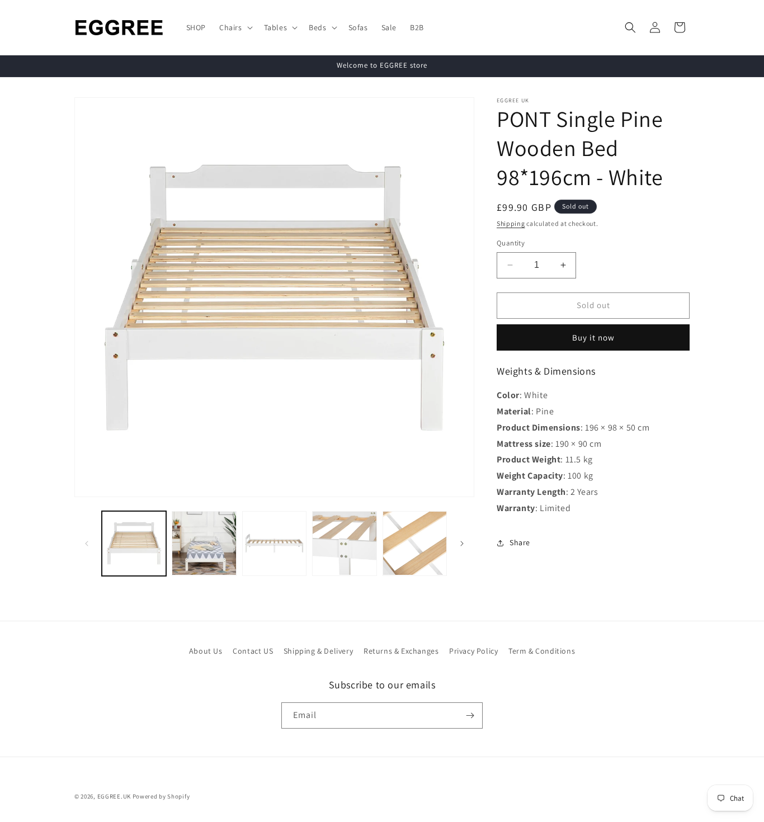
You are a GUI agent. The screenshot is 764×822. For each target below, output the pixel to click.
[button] (235, 27)
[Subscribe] (470, 715)
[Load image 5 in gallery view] (415, 543)
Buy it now (593, 337)
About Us (206, 651)
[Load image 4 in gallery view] (344, 543)
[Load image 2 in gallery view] (204, 543)
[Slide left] (86, 543)
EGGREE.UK (114, 796)
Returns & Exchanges (401, 651)
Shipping (511, 223)
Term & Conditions (541, 651)
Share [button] (520, 542)
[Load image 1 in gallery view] (134, 543)
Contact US (253, 651)
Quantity (511, 243)
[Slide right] (462, 543)
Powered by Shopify (161, 796)
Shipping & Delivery (318, 651)
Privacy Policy (473, 651)
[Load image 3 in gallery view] (274, 543)
